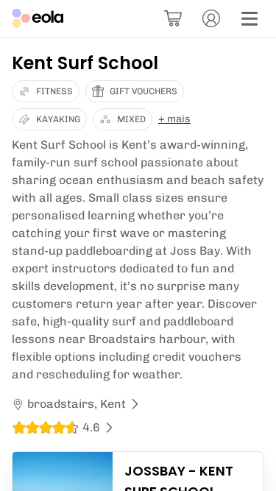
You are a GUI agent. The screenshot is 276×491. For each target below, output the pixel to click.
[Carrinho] (173, 18)
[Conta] (211, 18)
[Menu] (249, 18)
